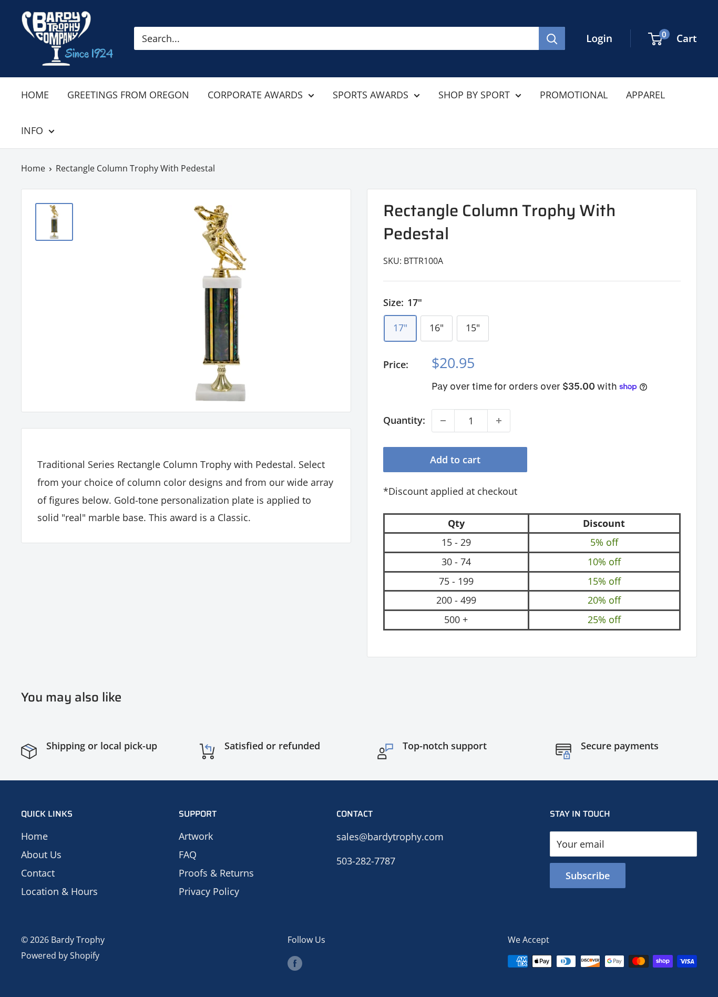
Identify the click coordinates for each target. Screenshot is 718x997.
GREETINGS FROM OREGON (128, 94)
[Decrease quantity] (443, 421)
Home (33, 168)
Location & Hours (59, 891)
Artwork (196, 836)
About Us (41, 854)
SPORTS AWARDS (370, 94)
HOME (35, 94)
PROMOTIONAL (574, 94)
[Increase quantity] (499, 421)
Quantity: (404, 420)
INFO (32, 130)
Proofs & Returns (216, 873)
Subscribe (588, 875)
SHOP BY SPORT (474, 94)
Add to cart (455, 459)
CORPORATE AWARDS (255, 94)
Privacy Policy (209, 891)
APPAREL (645, 94)
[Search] (552, 38)
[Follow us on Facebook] (295, 963)
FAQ (188, 854)
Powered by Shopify (60, 955)
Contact (38, 873)
